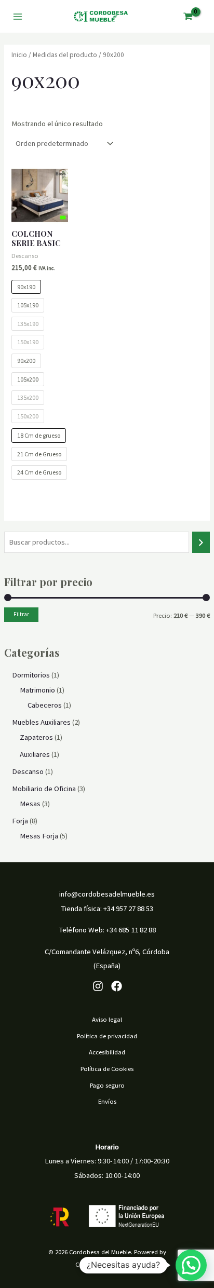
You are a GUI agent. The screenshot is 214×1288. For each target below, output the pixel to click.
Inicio (19, 54)
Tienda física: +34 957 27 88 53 (107, 908)
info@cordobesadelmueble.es (107, 894)
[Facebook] (116, 986)
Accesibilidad (107, 1052)
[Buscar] (201, 542)
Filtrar (21, 614)
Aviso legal (107, 1019)
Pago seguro (107, 1085)
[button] (191, 1265)
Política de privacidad (107, 1036)
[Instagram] (97, 986)
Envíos (107, 1101)
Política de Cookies (107, 1068)
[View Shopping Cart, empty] (188, 16)
